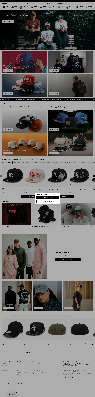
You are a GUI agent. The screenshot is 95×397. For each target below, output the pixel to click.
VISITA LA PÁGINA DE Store (47, 201)
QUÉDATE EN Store (47, 197)
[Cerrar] (58, 194)
